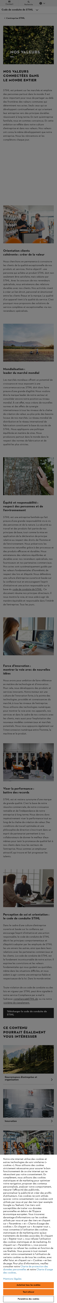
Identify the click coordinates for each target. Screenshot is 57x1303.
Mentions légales (12, 1279)
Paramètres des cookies (28, 1299)
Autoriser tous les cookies (28, 1285)
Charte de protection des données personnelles (25, 1268)
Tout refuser (28, 1292)
